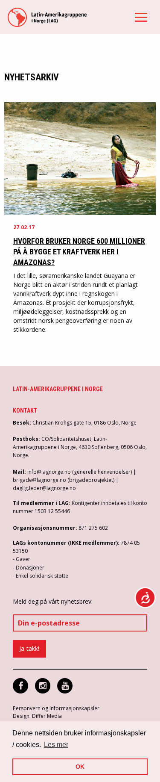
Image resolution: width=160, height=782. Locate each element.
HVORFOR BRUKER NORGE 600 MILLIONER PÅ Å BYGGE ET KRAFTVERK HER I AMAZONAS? (79, 251)
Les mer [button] (56, 744)
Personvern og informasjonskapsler (56, 708)
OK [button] (80, 766)
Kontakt (25, 410)
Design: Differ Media (37, 716)
